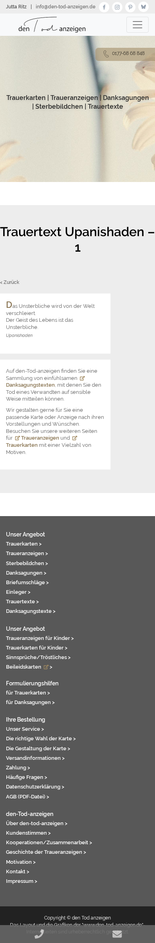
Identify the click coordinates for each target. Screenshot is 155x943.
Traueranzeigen (74, 98)
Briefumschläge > (27, 582)
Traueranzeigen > (27, 553)
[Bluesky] (143, 6)
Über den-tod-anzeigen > (37, 823)
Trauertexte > (22, 601)
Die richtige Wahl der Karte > (41, 738)
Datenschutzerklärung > (35, 786)
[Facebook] (104, 6)
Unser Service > (25, 729)
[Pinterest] (130, 6)
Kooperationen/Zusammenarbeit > (49, 842)
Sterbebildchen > (27, 563)
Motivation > (21, 862)
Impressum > (21, 881)
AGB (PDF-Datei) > (27, 796)
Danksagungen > (26, 572)
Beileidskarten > (29, 666)
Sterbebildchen (59, 106)
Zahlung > (18, 767)
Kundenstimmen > (28, 833)
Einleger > (18, 592)
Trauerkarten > (24, 543)
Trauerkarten (26, 98)
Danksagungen (126, 98)
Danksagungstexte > (31, 611)
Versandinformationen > (35, 758)
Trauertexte (105, 106)
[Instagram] (117, 6)
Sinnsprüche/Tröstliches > (38, 657)
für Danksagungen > (30, 702)
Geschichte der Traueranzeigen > (46, 852)
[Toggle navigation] (137, 25)
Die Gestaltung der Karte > (38, 748)
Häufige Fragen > (26, 777)
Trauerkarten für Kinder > (37, 647)
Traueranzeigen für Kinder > (40, 638)
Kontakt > (17, 871)
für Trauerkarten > (28, 692)
